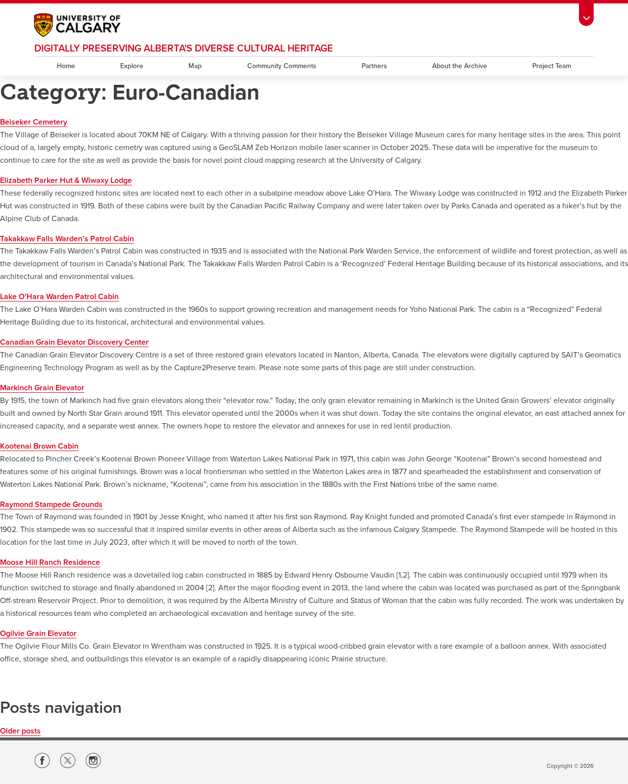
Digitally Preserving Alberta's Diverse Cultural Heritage (183, 48)
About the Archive (459, 66)
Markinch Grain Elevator (42, 388)
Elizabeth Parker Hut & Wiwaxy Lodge (66, 180)
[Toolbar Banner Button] (586, 13)
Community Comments (281, 66)
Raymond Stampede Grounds (51, 504)
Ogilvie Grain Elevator (38, 633)
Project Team (551, 66)
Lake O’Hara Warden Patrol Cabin (59, 297)
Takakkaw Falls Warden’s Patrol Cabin (67, 239)
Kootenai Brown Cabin (39, 446)
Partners (374, 66)
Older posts (20, 731)
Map (195, 66)
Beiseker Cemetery (33, 122)
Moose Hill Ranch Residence (50, 562)
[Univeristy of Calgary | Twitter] (68, 762)
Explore (131, 66)
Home (66, 66)
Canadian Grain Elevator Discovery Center (74, 342)
